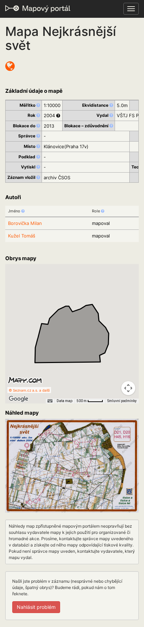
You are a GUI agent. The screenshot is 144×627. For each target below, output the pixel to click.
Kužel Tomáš (21, 236)
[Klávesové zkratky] (50, 401)
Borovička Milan (25, 223)
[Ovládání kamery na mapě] (128, 388)
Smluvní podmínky (122, 401)
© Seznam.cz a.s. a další (29, 390)
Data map (64, 401)
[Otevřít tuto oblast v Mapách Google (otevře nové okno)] (18, 398)
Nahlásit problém (36, 607)
